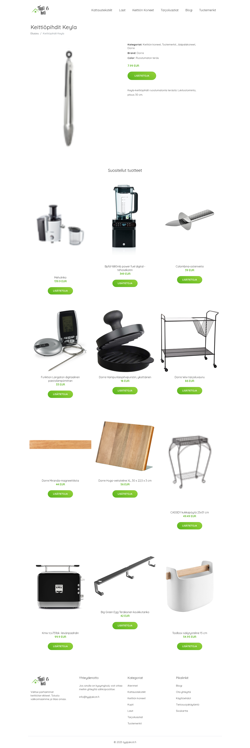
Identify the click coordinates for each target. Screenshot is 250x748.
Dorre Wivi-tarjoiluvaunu (190, 377)
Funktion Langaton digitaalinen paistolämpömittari (60, 378)
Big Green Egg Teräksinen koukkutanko (125, 612)
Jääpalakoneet (186, 44)
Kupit (131, 704)
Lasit (122, 10)
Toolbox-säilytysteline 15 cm (189, 633)
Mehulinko (60, 277)
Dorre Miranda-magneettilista (60, 480)
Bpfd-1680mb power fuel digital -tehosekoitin (125, 268)
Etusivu (35, 33)
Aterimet (133, 685)
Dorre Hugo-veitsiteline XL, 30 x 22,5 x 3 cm (125, 480)
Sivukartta (182, 710)
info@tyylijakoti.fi (89, 696)
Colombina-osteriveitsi (190, 266)
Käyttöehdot (183, 698)
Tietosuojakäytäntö (187, 704)
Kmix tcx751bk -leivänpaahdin (60, 633)
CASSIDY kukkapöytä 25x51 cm (189, 512)
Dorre (131, 48)
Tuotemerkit (207, 10)
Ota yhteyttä (183, 692)
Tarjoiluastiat (170, 10)
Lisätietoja (142, 75)
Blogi (188, 10)
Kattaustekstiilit (101, 10)
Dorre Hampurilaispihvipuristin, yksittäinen (125, 377)
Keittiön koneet (143, 10)
